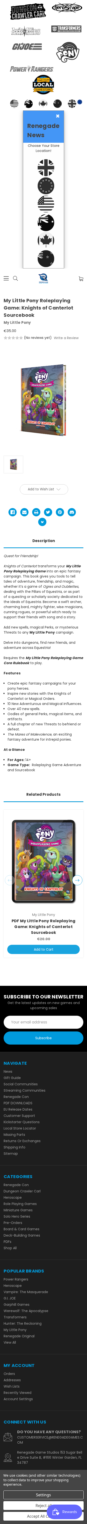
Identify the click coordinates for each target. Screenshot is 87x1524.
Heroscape (13, 1197)
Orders (9, 1373)
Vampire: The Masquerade (26, 1292)
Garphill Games (16, 1304)
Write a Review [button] (66, 337)
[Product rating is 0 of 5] (13, 338)
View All (10, 1342)
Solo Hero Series (17, 1216)
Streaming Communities (24, 1090)
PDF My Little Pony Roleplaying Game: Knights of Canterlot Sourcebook (44, 926)
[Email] (24, 512)
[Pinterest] (60, 512)
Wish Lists (12, 1386)
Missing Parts (14, 1134)
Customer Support (19, 1115)
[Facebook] (12, 512)
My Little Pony (15, 1329)
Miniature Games (18, 1210)
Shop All (10, 1248)
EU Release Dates (18, 1109)
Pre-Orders (13, 1222)
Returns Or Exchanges (22, 1141)
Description (43, 540)
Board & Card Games (21, 1229)
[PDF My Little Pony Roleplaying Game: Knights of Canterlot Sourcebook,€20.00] (43, 861)
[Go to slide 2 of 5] (77, 880)
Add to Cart (43, 949)
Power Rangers (16, 1279)
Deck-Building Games (22, 1235)
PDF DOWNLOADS (18, 1103)
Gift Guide (12, 1077)
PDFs (7, 1241)
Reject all (44, 1505)
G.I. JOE (10, 1298)
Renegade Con (16, 1096)
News (8, 1071)
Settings (43, 1495)
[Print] (36, 512)
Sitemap (11, 1153)
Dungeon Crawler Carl (22, 1191)
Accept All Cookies (43, 1516)
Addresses (12, 1380)
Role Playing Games (20, 1203)
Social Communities (21, 1084)
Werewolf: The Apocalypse (26, 1310)
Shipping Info (14, 1147)
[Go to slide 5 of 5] (10, 880)
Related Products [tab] (43, 794)
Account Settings (18, 1399)
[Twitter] (48, 512)
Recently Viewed (17, 1392)
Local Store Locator (20, 1128)
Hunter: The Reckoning (23, 1323)
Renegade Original (19, 1336)
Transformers (15, 1317)
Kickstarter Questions (22, 1122)
